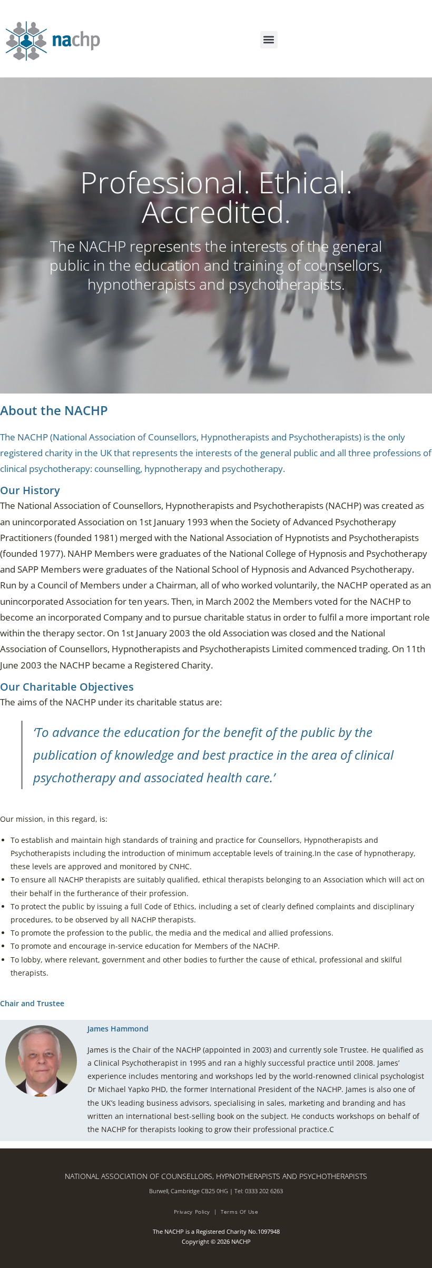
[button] (269, 39)
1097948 (269, 1231)
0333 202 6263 (264, 1191)
